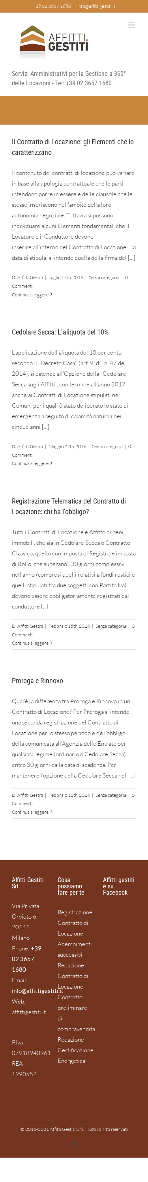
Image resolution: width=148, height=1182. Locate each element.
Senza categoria (104, 277)
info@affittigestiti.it (96, 6)
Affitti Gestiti (30, 277)
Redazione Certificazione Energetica (74, 1050)
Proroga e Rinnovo (37, 680)
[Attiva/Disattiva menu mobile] (132, 25)
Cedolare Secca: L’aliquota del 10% (60, 332)
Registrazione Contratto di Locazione (74, 922)
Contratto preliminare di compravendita (74, 1013)
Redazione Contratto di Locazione (73, 975)
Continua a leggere (30, 295)
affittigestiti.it (29, 1012)
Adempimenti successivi (74, 949)
